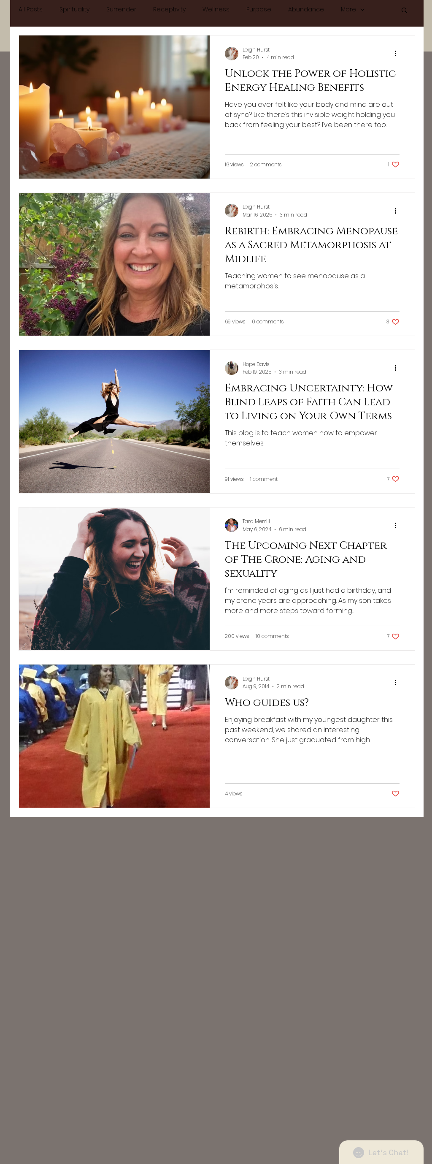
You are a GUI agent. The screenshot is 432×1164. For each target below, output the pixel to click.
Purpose (258, 9)
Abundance (306, 9)
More (348, 9)
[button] (404, 10)
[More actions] (398, 54)
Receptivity (169, 9)
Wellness (216, 9)
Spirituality (74, 9)
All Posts (31, 9)
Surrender (121, 9)
